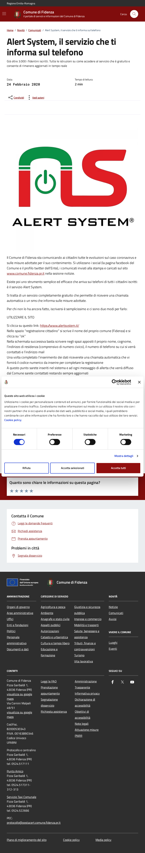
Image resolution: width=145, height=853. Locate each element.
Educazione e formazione (49, 652)
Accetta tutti (118, 468)
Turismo (79, 655)
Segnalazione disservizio (49, 702)
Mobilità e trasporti (86, 625)
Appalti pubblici (50, 625)
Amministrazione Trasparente (86, 684)
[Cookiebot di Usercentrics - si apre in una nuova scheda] (114, 382)
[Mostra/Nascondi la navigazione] (4, 13)
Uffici (10, 619)
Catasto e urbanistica (54, 637)
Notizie (113, 607)
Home (10, 30)
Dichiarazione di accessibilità (85, 702)
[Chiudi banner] (139, 382)
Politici (11, 631)
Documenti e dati (18, 649)
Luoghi (113, 642)
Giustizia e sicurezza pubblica (87, 610)
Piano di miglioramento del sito (26, 840)
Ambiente (47, 613)
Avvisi (112, 619)
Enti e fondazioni (17, 625)
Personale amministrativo (16, 640)
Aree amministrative (20, 613)
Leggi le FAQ (49, 681)
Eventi (113, 648)
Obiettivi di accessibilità (82, 714)
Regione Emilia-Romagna (21, 3)
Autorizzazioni (50, 631)
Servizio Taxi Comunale (21, 797)
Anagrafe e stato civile (55, 619)
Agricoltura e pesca (53, 607)
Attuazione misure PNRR (87, 732)
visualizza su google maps (19, 696)
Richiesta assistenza (54, 711)
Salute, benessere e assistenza (86, 634)
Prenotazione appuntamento (50, 690)
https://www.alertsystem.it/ (59, 325)
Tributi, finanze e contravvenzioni (85, 646)
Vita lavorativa (83, 661)
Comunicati (34, 30)
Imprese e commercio (87, 619)
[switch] (54, 442)
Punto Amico (15, 771)
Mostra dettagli (123, 456)
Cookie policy (13, 420)
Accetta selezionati (72, 468)
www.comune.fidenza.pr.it (25, 273)
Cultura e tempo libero (55, 643)
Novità (21, 30)
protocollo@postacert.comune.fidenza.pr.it (34, 822)
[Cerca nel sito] (134, 14)
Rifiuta (26, 468)
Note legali (82, 723)
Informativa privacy (87, 693)
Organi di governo (18, 607)
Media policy (103, 840)
